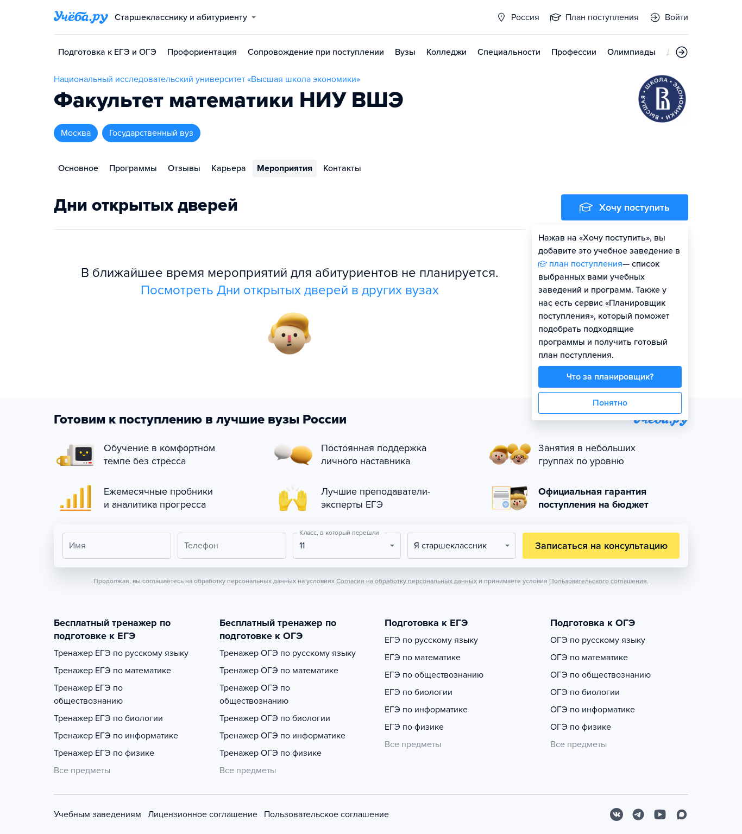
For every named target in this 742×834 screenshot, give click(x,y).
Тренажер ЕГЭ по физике (104, 753)
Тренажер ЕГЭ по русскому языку (121, 653)
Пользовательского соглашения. (599, 581)
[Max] (681, 814)
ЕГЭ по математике (423, 657)
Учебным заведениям (97, 814)
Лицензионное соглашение (202, 814)
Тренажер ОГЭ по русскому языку (287, 653)
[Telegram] (638, 814)
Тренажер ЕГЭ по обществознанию (88, 694)
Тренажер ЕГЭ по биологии (108, 718)
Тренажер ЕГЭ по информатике (116, 735)
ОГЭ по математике (589, 657)
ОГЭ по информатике (592, 709)
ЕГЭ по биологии (418, 692)
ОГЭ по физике (580, 727)
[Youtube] (659, 814)
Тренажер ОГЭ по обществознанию (254, 694)
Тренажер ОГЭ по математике (278, 670)
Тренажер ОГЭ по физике (270, 753)
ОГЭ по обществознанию (600, 674)
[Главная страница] (81, 17)
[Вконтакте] (616, 814)
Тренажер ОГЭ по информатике (282, 735)
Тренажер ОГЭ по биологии (274, 718)
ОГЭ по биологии (585, 692)
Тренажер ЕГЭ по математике (112, 670)
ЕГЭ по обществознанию (434, 674)
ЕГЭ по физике (414, 727)
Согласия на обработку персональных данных (406, 581)
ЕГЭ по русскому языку (431, 640)
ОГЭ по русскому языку (597, 640)
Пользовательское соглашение (326, 814)
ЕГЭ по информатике (426, 709)
